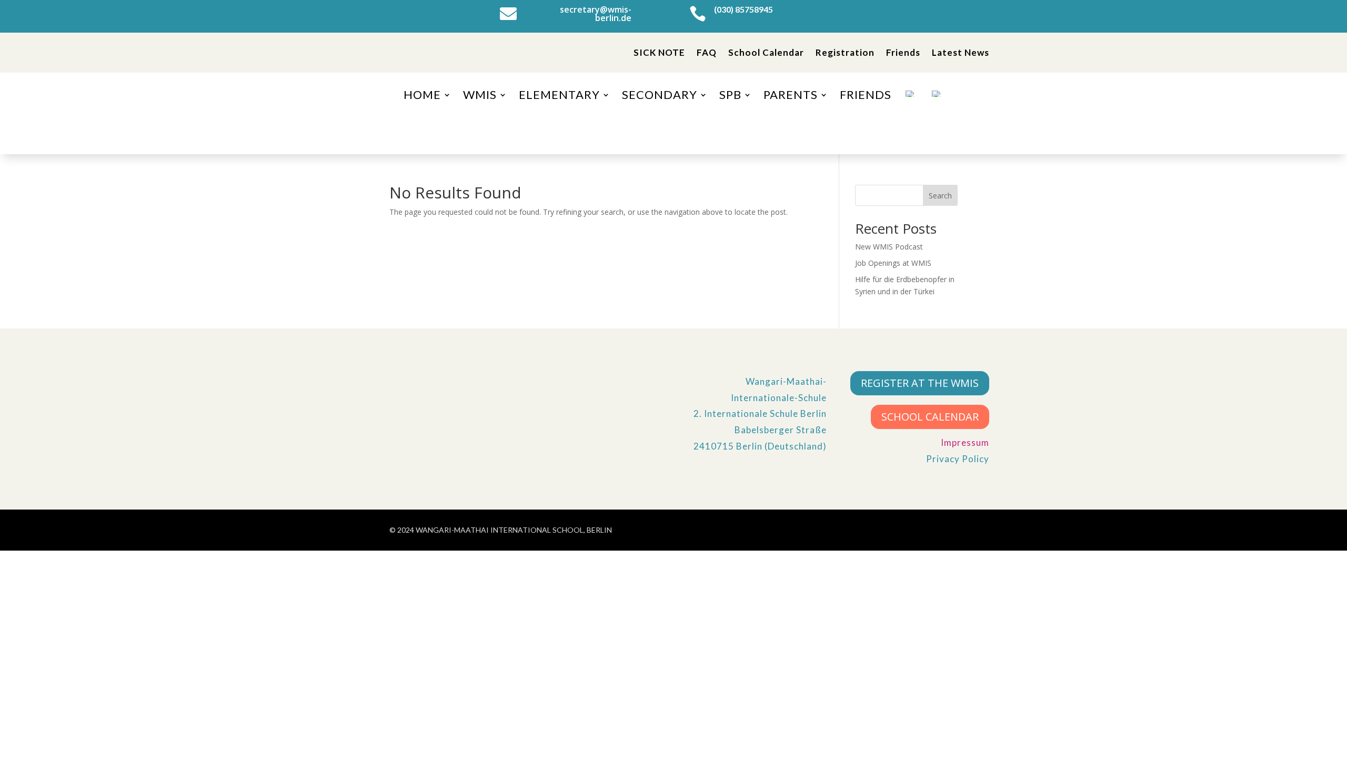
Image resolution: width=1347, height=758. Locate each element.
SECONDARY (659, 96)
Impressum (965, 442)
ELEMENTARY (559, 96)
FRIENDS (865, 96)
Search (940, 196)
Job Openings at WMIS (893, 263)
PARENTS (790, 96)
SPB (730, 96)
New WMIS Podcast (889, 247)
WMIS (480, 96)
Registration (845, 52)
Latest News (960, 52)
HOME (422, 96)
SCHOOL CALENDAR (930, 417)
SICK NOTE (659, 52)
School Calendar (766, 52)
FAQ (707, 52)
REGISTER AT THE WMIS (920, 383)
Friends (903, 52)
